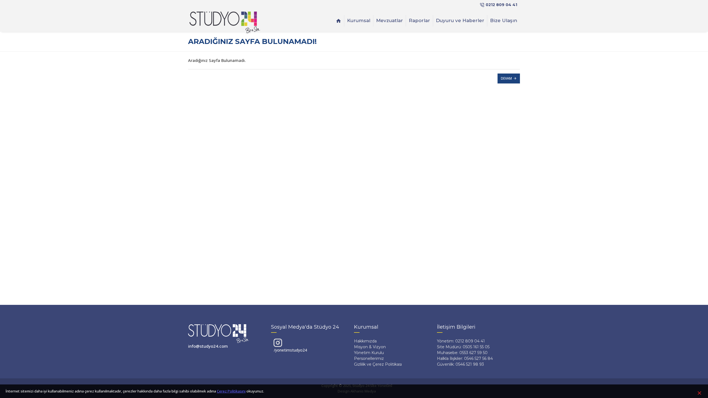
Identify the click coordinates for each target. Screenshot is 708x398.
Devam (506, 78)
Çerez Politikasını (231, 391)
